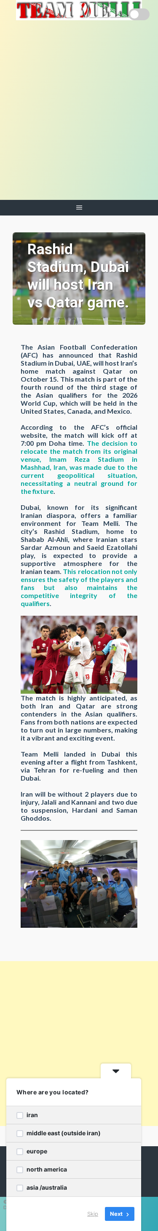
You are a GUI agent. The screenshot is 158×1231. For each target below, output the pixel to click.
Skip (92, 1213)
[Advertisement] (79, 117)
